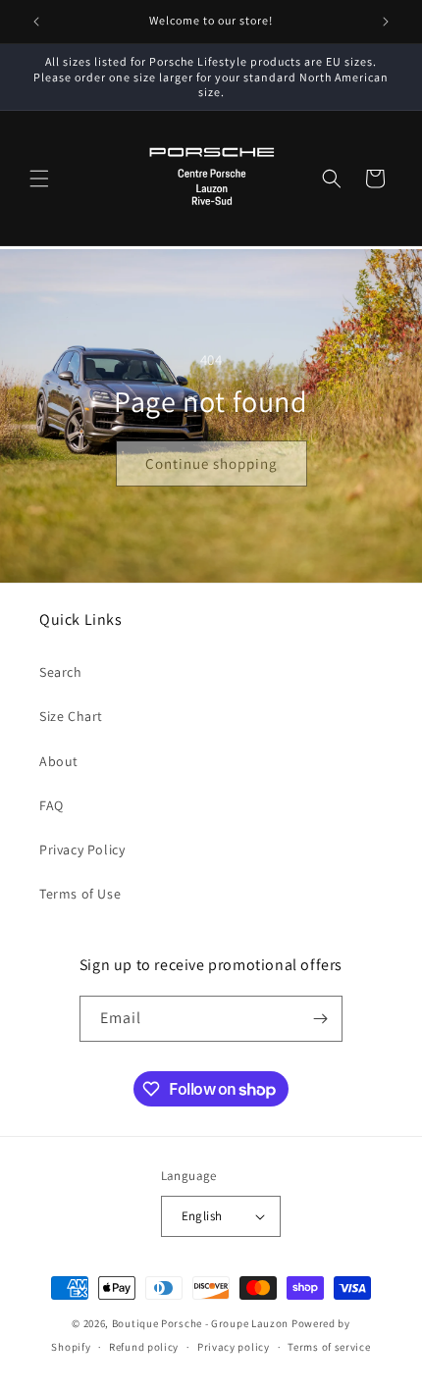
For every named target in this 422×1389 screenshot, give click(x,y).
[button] (39, 178)
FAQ (51, 805)
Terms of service (329, 1347)
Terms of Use (80, 893)
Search (60, 672)
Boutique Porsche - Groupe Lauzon (200, 1323)
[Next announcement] (385, 21)
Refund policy (144, 1347)
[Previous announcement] (36, 21)
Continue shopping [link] (211, 462)
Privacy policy (233, 1347)
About (59, 761)
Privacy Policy (82, 849)
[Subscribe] (320, 1019)
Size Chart (71, 716)
